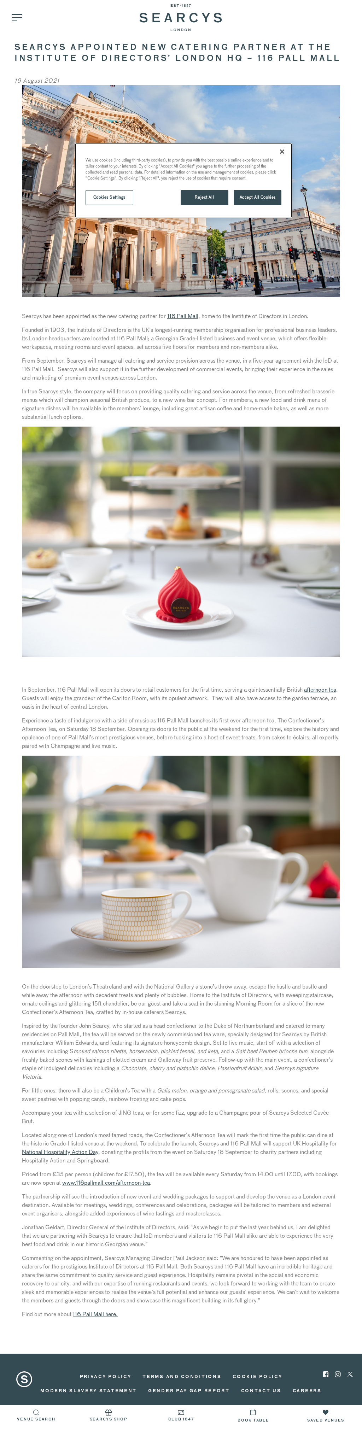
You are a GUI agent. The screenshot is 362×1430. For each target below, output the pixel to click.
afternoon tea (320, 690)
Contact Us (261, 1391)
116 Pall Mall (182, 316)
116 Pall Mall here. (95, 1314)
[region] (183, 180)
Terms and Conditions (181, 1377)
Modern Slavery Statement (88, 1391)
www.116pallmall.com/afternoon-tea (106, 1183)
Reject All (204, 197)
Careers (307, 1391)
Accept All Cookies (258, 197)
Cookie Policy (257, 1377)
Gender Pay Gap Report (189, 1391)
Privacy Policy (106, 1377)
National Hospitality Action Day (60, 1152)
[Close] (282, 151)
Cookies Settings (109, 197)
